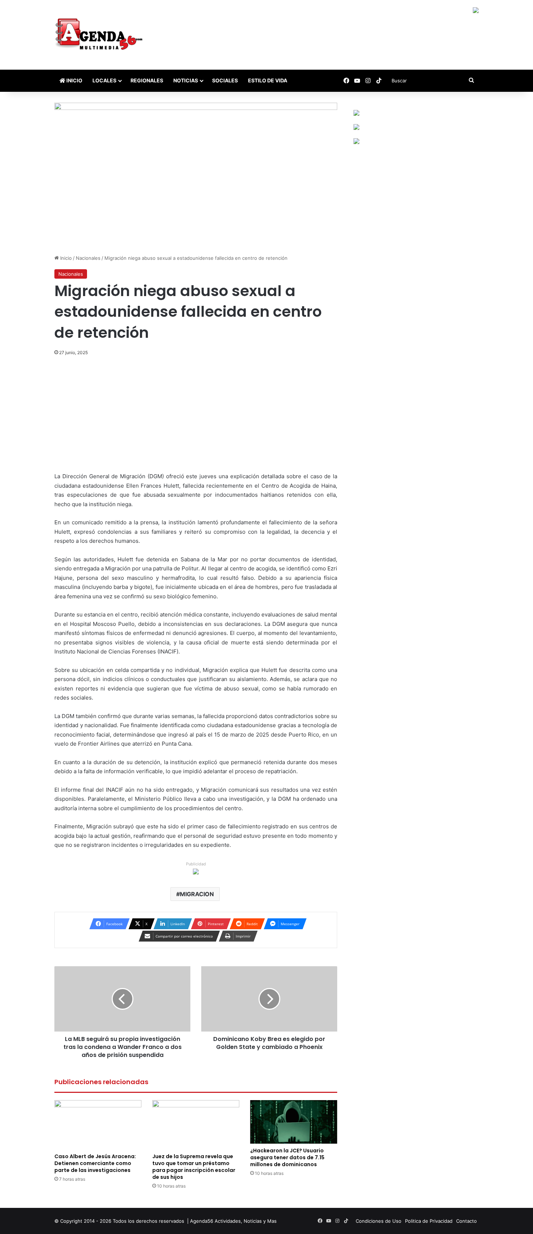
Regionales (147, 80)
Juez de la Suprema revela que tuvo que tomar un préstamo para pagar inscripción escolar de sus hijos (193, 1167)
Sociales (225, 80)
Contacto (466, 1221)
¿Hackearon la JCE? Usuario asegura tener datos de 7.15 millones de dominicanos (287, 1157)
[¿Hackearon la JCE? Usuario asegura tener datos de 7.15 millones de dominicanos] (293, 1121)
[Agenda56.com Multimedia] (100, 35)
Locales (104, 80)
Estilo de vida (267, 80)
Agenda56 (201, 1221)
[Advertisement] (195, 418)
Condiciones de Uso (378, 1221)
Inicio (73, 80)
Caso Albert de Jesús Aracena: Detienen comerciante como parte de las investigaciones (95, 1163)
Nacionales (88, 258)
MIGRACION (197, 894)
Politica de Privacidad (429, 1221)
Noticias (185, 80)
